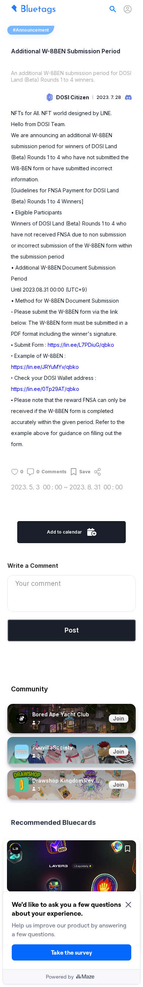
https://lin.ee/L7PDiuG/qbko (81, 345)
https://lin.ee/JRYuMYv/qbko (45, 367)
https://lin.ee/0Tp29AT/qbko (45, 389)
